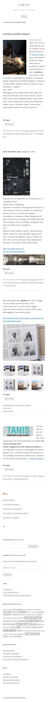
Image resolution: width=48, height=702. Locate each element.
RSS (6, 494)
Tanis (10, 479)
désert (29, 612)
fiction (35, 614)
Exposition (25, 131)
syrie (22, 634)
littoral (32, 624)
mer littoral (26, 627)
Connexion (7, 674)
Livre (39, 624)
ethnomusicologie (26, 614)
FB (4, 526)
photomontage (37, 630)
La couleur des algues (11, 504)
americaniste (7, 609)
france (39, 614)
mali (42, 624)
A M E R (24, 5)
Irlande (21, 623)
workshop (29, 133)
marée (12, 627)
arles (33, 609)
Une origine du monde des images (16, 513)
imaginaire (10, 133)
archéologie (28, 609)
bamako (38, 609)
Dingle (22, 611)
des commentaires (11, 680)
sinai (19, 634)
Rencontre (34, 131)
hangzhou (15, 282)
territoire (40, 282)
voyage (11, 636)
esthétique (15, 614)
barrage (7, 611)
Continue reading (37, 458)
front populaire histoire (10, 618)
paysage (33, 282)
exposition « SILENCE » (11, 517)
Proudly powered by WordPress (14, 697)
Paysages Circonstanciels (12, 509)
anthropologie (18, 609)
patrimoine (37, 627)
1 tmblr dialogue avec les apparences (17, 595)
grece (21, 617)
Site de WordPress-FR (11, 683)
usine (5, 636)
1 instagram (7, 589)
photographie (27, 630)
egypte (7, 614)
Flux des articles (10, 677)
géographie (33, 617)
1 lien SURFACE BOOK (11, 592)
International (19, 133)
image (21, 620)
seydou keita (12, 634)
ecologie (34, 612)
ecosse (41, 611)
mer (18, 627)
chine (8, 282)
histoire (14, 621)
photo (19, 630)
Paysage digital (8, 500)
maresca (5, 627)
